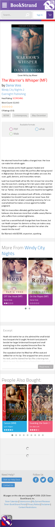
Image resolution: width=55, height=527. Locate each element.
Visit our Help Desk (11, 479)
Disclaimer (45, 504)
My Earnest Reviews (41, 501)
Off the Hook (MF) (13, 296)
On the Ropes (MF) (39, 296)
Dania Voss (13, 85)
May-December (39, 115)
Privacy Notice (33, 504)
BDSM (6, 115)
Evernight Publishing (14, 94)
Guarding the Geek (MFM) (40, 423)
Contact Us (8, 485)
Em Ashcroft (34, 426)
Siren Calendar (11, 501)
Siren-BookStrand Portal (15, 504)
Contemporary (20, 115)
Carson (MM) (10, 423)
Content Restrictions (28, 507)
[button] (26, 308)
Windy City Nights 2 (13, 90)
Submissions (25, 501)
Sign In (40, 14)
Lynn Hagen (8, 426)
